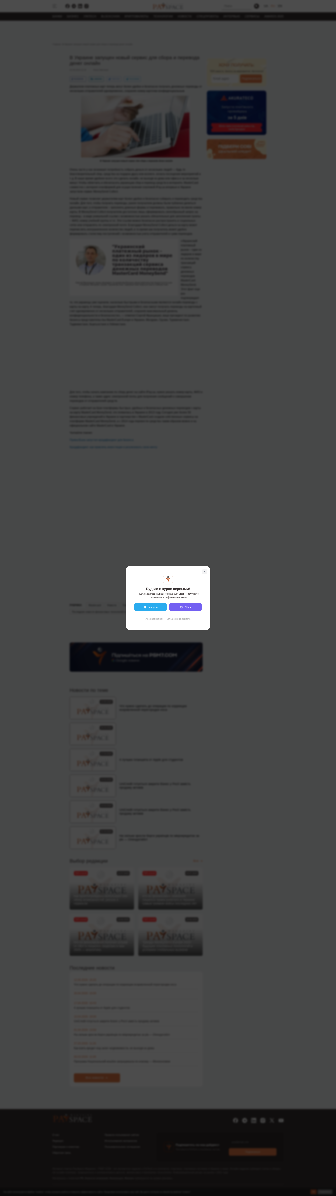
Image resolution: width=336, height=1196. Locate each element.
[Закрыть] (204, 571)
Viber (188, 607)
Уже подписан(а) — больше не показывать (168, 619)
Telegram (153, 607)
